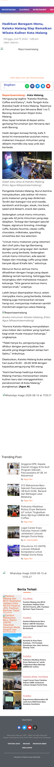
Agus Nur (28, 479)
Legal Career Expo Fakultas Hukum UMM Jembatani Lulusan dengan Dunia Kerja (33, 532)
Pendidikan (27, 617)
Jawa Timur (27, 637)
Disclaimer (27, 748)
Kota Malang (28, 598)
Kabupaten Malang (30, 676)
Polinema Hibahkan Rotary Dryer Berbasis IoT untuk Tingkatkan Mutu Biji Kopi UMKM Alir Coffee (35, 512)
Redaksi (26, 744)
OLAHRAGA (24, 9)
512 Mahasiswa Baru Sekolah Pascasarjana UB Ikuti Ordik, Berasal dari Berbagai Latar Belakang (33, 491)
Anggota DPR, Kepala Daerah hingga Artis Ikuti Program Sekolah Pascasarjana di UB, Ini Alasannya (35, 469)
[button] (27, 86)
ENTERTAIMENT (39, 9)
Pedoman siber (39, 744)
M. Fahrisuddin (31, 540)
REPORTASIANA (9, 9)
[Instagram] (35, 727)
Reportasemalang (13, 95)
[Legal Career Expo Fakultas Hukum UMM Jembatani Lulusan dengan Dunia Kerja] (12, 681)
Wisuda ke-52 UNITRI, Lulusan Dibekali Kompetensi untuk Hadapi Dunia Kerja (33, 550)
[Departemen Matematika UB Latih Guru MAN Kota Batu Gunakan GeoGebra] (12, 700)
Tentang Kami (14, 744)
